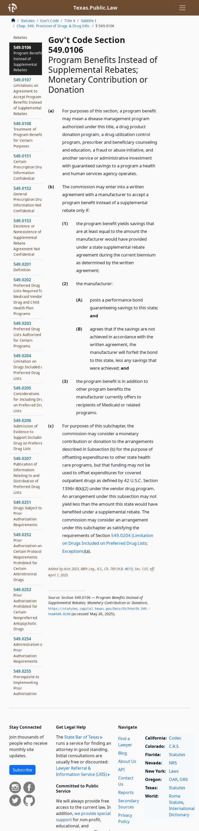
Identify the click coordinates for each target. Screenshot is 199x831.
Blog (122, 753)
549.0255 (27, 687)
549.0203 (27, 334)
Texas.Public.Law (95, 7)
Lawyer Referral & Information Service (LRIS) (81, 771)
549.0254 (28, 650)
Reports (126, 792)
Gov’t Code (49, 20)
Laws (174, 771)
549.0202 (28, 296)
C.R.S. (174, 746)
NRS (173, 763)
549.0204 (29, 367)
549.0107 (27, 96)
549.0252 (28, 557)
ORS (184, 779)
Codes (175, 738)
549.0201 (22, 266)
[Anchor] (140, 173)
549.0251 (27, 513)
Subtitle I (88, 20)
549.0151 (28, 167)
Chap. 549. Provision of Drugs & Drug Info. (53, 25)
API (121, 769)
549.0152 (28, 199)
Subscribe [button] (22, 770)
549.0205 (29, 399)
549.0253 (25, 609)
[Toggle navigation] (182, 8)
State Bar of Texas (81, 737)
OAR (173, 779)
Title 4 (69, 20)
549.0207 (26, 475)
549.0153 (27, 237)
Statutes (28, 20)
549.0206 (29, 434)
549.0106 (28, 58)
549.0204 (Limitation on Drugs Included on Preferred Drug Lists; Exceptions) (107, 543)
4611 (128, 568)
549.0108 (28, 134)
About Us (127, 761)
